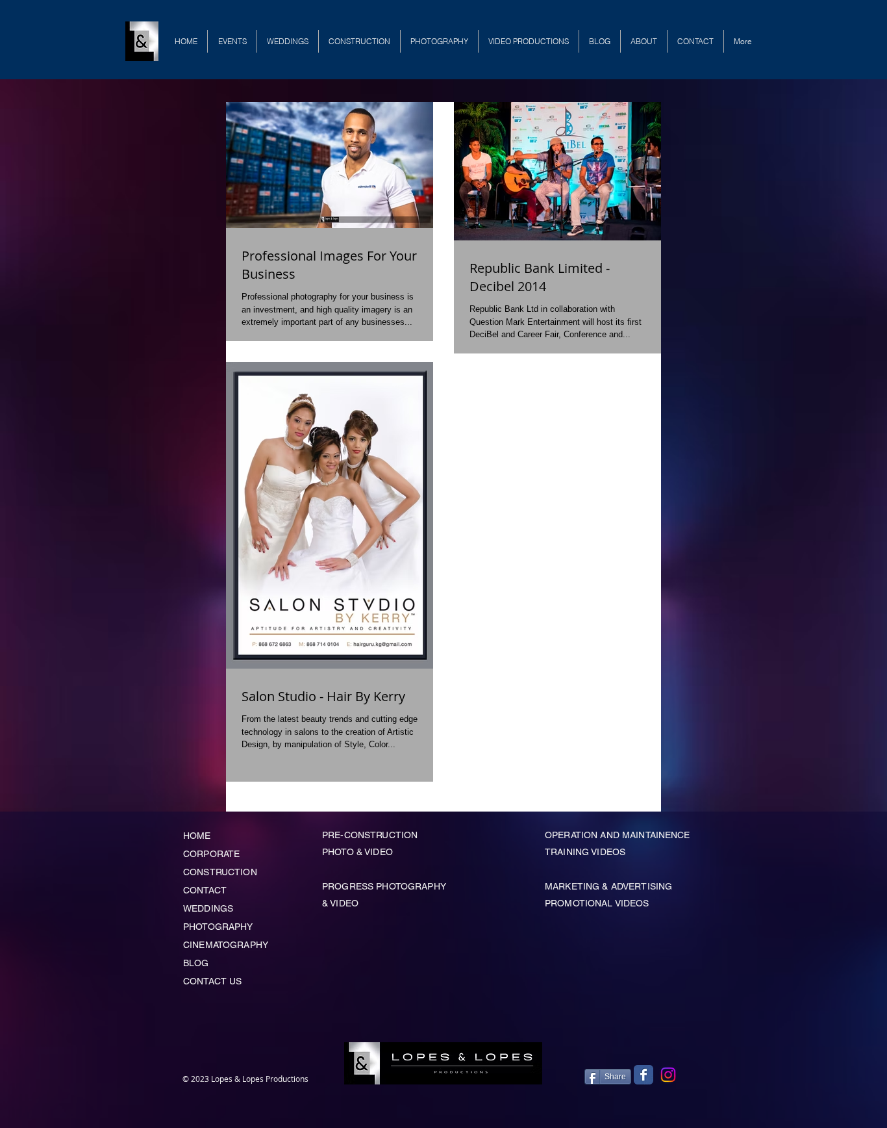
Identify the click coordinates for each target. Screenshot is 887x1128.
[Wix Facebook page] (643, 1074)
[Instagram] (668, 1074)
